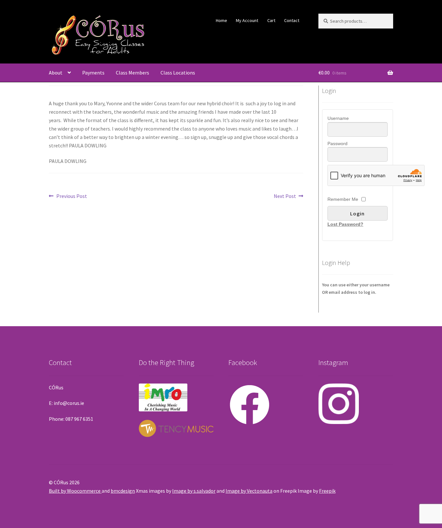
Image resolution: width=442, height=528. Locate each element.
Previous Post (71, 196)
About (55, 72)
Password (337, 143)
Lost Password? (345, 224)
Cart (271, 20)
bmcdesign (123, 491)
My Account (247, 20)
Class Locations (177, 72)
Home (221, 20)
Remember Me (342, 199)
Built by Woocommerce (75, 491)
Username (338, 118)
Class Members (132, 72)
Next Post (285, 196)
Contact (291, 20)
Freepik (327, 491)
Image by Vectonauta (249, 491)
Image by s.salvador (193, 491)
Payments (93, 72)
